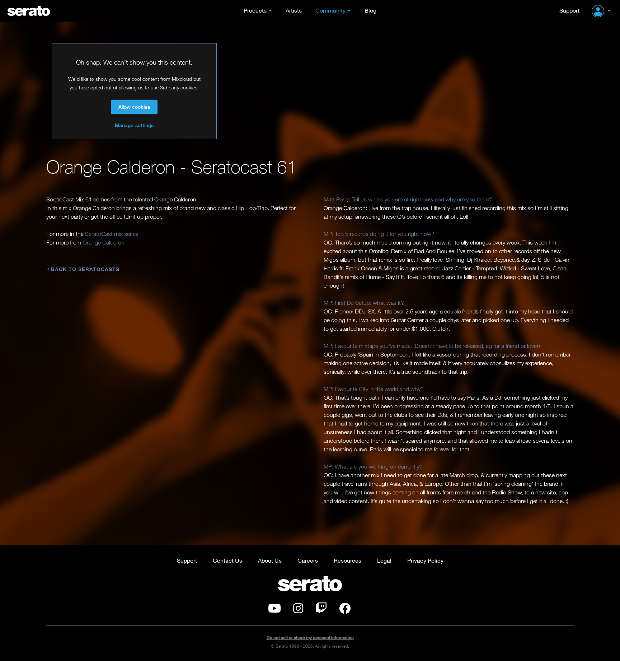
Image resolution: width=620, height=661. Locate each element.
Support (569, 10)
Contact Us (227, 560)
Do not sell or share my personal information (310, 637)
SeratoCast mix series (111, 234)
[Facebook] (345, 610)
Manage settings (134, 125)
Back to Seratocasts (85, 269)
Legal (384, 560)
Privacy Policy (425, 560)
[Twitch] (321, 610)
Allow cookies (134, 107)
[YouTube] (274, 610)
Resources (347, 560)
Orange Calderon (104, 242)
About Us (270, 560)
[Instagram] (298, 610)
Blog (370, 10)
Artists (294, 10)
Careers (307, 560)
